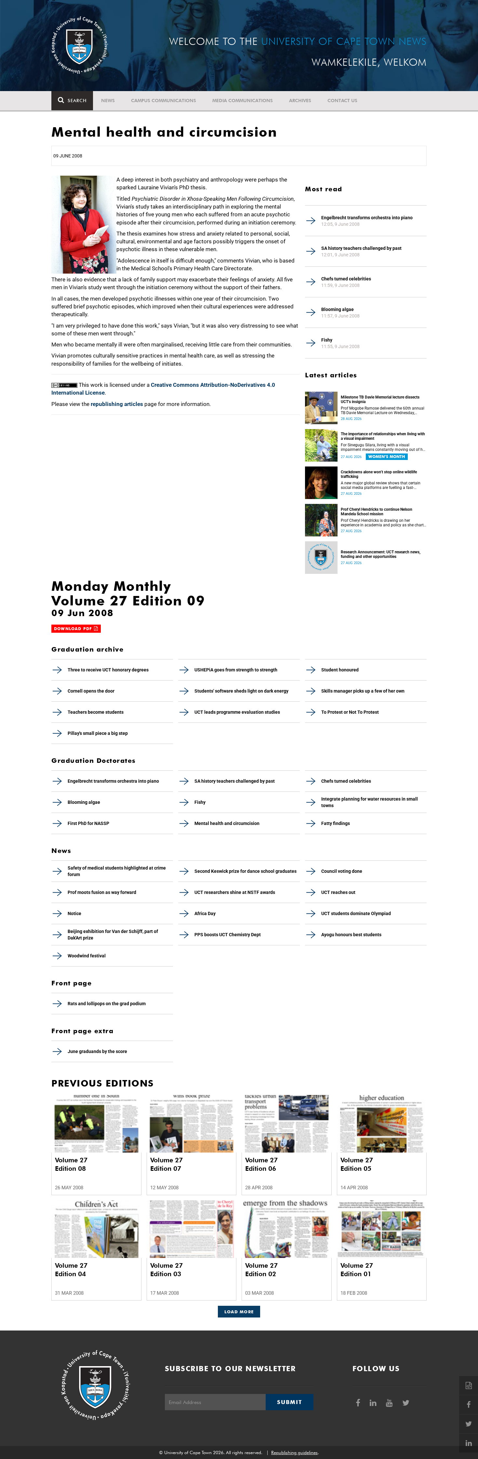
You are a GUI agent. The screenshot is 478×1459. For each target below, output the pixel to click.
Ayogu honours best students (351, 934)
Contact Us (342, 100)
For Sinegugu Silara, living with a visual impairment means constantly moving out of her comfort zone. (383, 447)
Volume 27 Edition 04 (71, 1270)
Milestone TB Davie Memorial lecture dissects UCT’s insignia (380, 399)
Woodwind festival (87, 955)
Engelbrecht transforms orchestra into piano (367, 217)
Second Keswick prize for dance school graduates (245, 871)
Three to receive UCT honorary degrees (108, 669)
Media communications (242, 100)
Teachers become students (96, 712)
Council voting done (341, 871)
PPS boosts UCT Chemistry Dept (227, 934)
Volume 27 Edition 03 (166, 1270)
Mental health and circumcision (226, 823)
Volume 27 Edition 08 (71, 1164)
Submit (289, 1402)
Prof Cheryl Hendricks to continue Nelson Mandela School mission (376, 511)
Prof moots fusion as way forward (102, 892)
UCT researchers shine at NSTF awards (234, 892)
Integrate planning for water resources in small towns (369, 802)
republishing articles (117, 404)
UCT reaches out (338, 892)
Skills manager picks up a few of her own (363, 691)
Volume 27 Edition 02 (261, 1270)
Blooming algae (337, 309)
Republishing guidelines (294, 1452)
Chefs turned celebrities (346, 278)
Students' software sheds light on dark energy (241, 691)
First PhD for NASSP (88, 823)
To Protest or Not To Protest (350, 712)
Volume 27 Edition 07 (166, 1164)
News (108, 100)
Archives (300, 100)
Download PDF (74, 628)
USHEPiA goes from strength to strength (235, 669)
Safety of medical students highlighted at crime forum (117, 871)
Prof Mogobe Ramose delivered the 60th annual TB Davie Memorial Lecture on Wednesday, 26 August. (382, 410)
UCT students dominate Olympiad (356, 913)
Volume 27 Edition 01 (356, 1270)
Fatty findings (335, 823)
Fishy (326, 340)
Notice (74, 913)
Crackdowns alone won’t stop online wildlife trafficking (379, 474)
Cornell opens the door (91, 691)
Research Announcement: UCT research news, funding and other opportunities (380, 554)
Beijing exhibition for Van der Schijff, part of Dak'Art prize (113, 934)
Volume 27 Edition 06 (261, 1164)
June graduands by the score (97, 1051)
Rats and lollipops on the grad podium (107, 1003)
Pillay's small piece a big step (98, 733)
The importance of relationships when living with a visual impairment (383, 436)
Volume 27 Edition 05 (356, 1164)
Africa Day (205, 913)
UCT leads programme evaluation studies (237, 712)
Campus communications (163, 100)
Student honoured (340, 669)
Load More (239, 1311)
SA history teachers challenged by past (361, 248)
